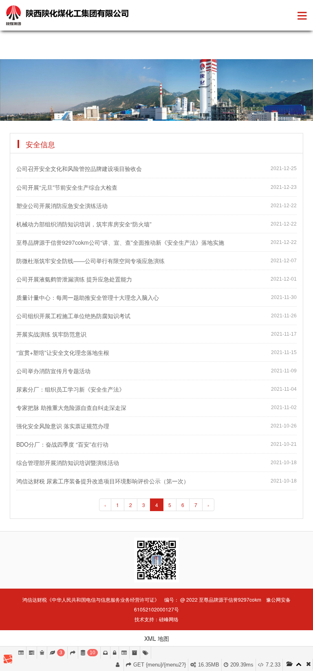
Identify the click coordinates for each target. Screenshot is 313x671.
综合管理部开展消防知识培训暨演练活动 (67, 462)
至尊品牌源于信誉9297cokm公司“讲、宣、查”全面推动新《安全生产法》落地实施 (120, 242)
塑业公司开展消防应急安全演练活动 (62, 206)
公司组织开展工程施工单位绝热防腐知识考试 (73, 316)
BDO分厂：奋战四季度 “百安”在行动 (62, 444)
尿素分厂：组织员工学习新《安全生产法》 (70, 389)
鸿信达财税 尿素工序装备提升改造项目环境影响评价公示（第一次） (102, 481)
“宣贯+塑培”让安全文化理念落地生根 (62, 352)
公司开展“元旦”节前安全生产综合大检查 (66, 187)
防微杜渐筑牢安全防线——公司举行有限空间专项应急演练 (90, 261)
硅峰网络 (169, 619)
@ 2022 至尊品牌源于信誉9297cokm (220, 599)
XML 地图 (156, 638)
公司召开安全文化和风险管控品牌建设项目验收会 (79, 168)
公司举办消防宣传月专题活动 (53, 371)
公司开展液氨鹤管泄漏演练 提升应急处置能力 (74, 279)
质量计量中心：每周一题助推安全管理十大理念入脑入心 (87, 297)
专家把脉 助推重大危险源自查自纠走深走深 (71, 407)
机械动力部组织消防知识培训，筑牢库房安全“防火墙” (84, 224)
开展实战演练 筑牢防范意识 (51, 334)
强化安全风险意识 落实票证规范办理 (62, 426)
